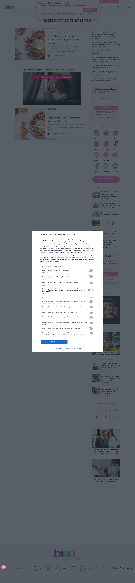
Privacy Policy (78, 348)
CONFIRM (54, 342)
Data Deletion (57, 348)
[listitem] (67, 266)
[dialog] (67, 291)
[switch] (90, 270)
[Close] (99, 234)
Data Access (67, 348)
